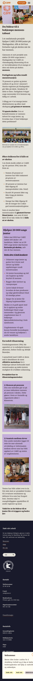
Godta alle (9, 672)
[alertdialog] (16, 340)
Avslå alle (19, 672)
